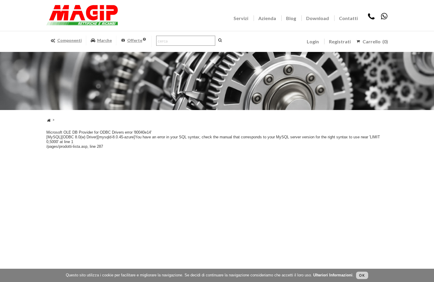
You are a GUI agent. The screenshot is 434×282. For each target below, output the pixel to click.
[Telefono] (371, 18)
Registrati (340, 41)
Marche (104, 40)
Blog (291, 18)
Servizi (241, 18)
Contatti (348, 18)
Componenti (69, 40)
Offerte (134, 40)
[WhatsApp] (384, 18)
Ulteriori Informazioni (333, 275)
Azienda (267, 18)
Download (317, 18)
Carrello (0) (375, 41)
